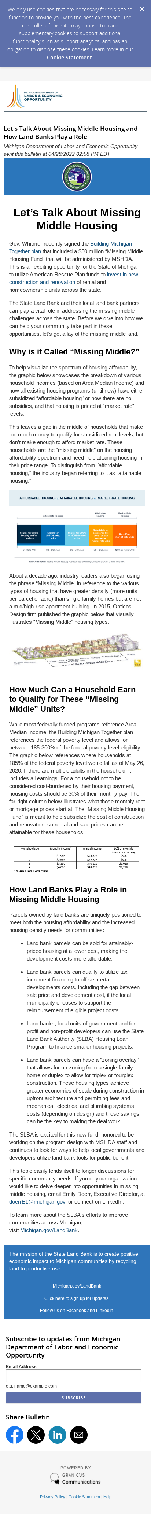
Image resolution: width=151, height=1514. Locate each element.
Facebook (76, 1310)
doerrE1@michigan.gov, (38, 1201)
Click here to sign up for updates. (77, 1298)
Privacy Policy (52, 1497)
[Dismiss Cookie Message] (142, 7)
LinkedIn (104, 1310)
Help (107, 1497)
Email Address (21, 1366)
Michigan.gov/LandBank (49, 1230)
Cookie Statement (69, 57)
